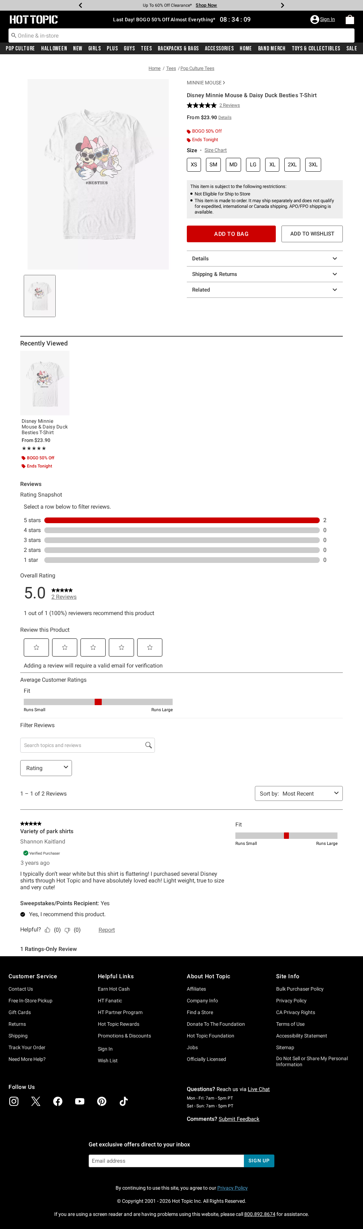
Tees (146, 48)
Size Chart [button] (216, 150)
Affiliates (196, 989)
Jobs (192, 1047)
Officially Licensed (206, 1059)
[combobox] (181, 35)
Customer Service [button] (33, 976)
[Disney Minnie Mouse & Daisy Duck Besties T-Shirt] (44, 383)
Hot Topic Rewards (118, 1024)
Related (201, 290)
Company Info (202, 1000)
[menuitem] (349, 19)
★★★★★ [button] (34, 448)
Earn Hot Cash (114, 989)
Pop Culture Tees (197, 68)
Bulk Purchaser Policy (300, 989)
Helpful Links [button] (116, 976)
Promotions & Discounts (124, 1036)
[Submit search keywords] (14, 35)
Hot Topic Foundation (210, 1036)
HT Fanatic (110, 1000)
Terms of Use (290, 1024)
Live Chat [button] (259, 1089)
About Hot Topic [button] (208, 976)
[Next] (282, 5)
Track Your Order (27, 1047)
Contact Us (21, 989)
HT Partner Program (120, 1012)
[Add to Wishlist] (62, 358)
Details (200, 258)
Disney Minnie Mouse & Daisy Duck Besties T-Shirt (45, 426)
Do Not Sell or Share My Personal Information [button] (312, 1061)
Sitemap (285, 1047)
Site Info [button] (288, 976)
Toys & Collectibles (316, 48)
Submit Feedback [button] (239, 1119)
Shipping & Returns (214, 274)
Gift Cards (20, 1012)
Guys (129, 48)
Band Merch (272, 48)
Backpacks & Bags (178, 48)
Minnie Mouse (204, 82)
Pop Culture (20, 48)
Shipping (18, 1036)
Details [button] (224, 117)
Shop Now (206, 5)
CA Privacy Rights (295, 1012)
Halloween (54, 48)
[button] (323, 19)
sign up (258, 1160)
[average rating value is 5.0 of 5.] (203, 105)
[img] (14, 1101)
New (77, 48)
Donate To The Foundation (216, 1024)
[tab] (39, 296)
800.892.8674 (259, 1214)
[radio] (194, 165)
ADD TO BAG (231, 234)
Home (246, 48)
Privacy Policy (291, 1000)
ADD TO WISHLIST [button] (312, 234)
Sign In (105, 1049)
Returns (17, 1024)
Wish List (108, 1060)
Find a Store (200, 1012)
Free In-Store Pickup (30, 1000)
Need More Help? (27, 1059)
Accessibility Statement (301, 1036)
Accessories (219, 48)
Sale (351, 48)
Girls (94, 48)
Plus (112, 48)
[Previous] (80, 5)
